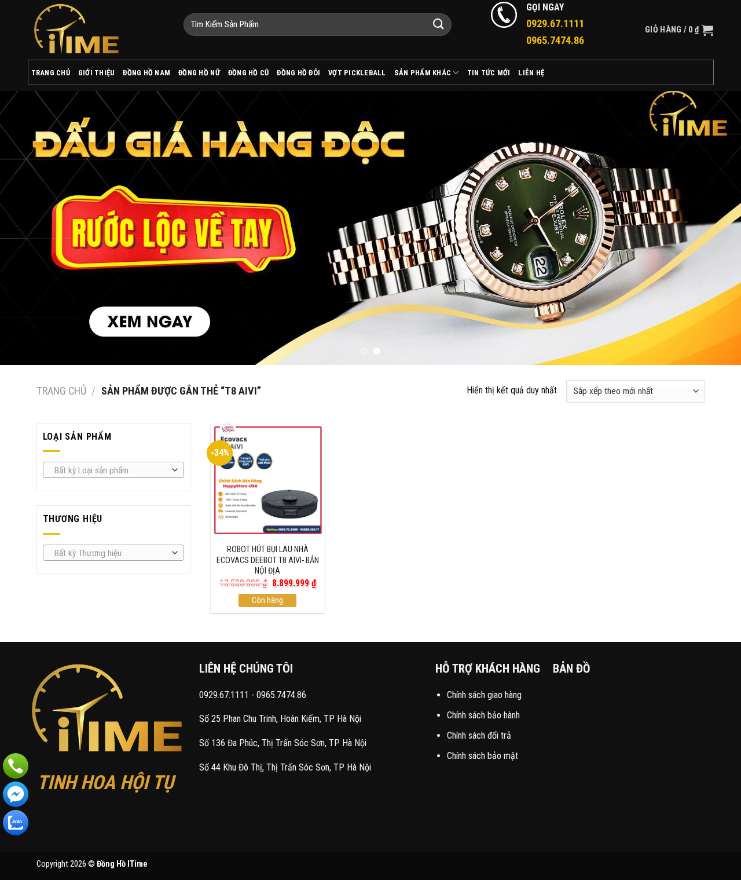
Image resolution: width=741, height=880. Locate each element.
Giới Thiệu (96, 72)
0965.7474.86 (281, 694)
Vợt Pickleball (357, 72)
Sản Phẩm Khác (422, 72)
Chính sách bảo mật (482, 755)
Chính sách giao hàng (484, 694)
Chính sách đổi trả (479, 735)
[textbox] (110, 470)
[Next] (711, 227)
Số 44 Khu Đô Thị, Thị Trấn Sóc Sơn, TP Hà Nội (285, 767)
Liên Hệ (531, 72)
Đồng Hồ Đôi (298, 72)
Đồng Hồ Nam (146, 72)
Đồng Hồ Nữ (199, 72)
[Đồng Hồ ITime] (97, 30)
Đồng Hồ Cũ (248, 72)
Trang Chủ (50, 72)
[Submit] (438, 24)
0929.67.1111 (224, 694)
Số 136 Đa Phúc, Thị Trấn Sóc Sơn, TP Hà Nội (282, 742)
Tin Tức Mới (489, 72)
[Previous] (29, 227)
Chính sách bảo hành (483, 715)
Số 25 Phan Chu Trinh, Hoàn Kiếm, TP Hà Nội (280, 718)
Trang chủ (61, 391)
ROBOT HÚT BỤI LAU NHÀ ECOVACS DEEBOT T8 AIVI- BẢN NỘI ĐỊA (268, 560)
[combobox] (113, 470)
